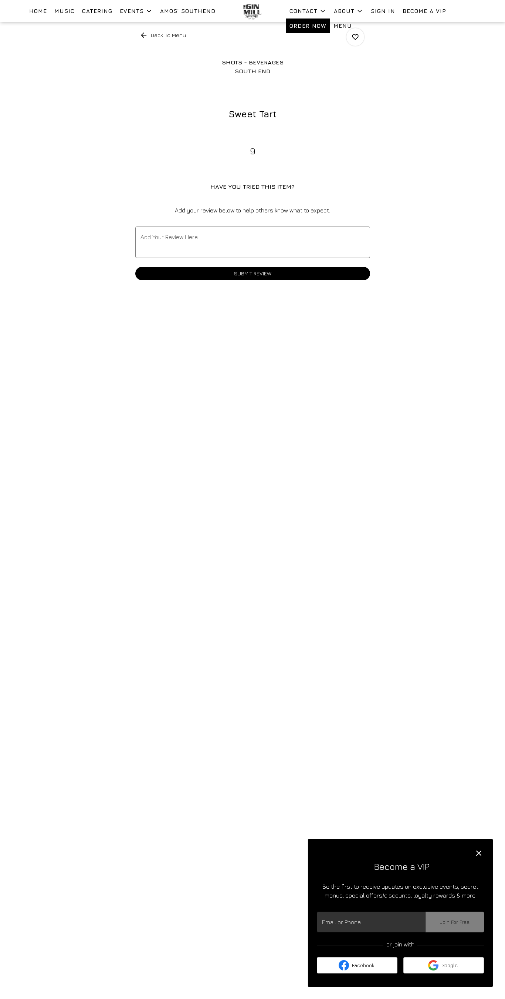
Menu (342, 26)
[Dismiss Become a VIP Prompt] (479, 853)
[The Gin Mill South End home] (252, 11)
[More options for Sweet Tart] (355, 37)
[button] (136, 11)
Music (64, 11)
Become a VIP (424, 11)
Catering (97, 11)
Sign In (383, 11)
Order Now (307, 26)
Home (38, 11)
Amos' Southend (188, 11)
